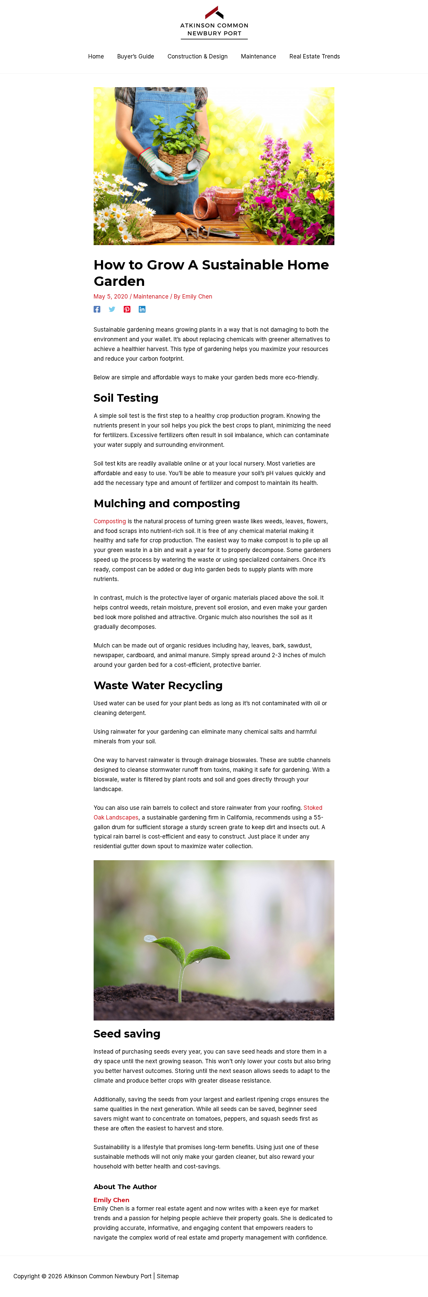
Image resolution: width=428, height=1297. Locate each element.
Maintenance (151, 296)
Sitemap (168, 1276)
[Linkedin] (142, 308)
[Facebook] (97, 308)
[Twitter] (112, 308)
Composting (110, 521)
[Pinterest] (127, 308)
